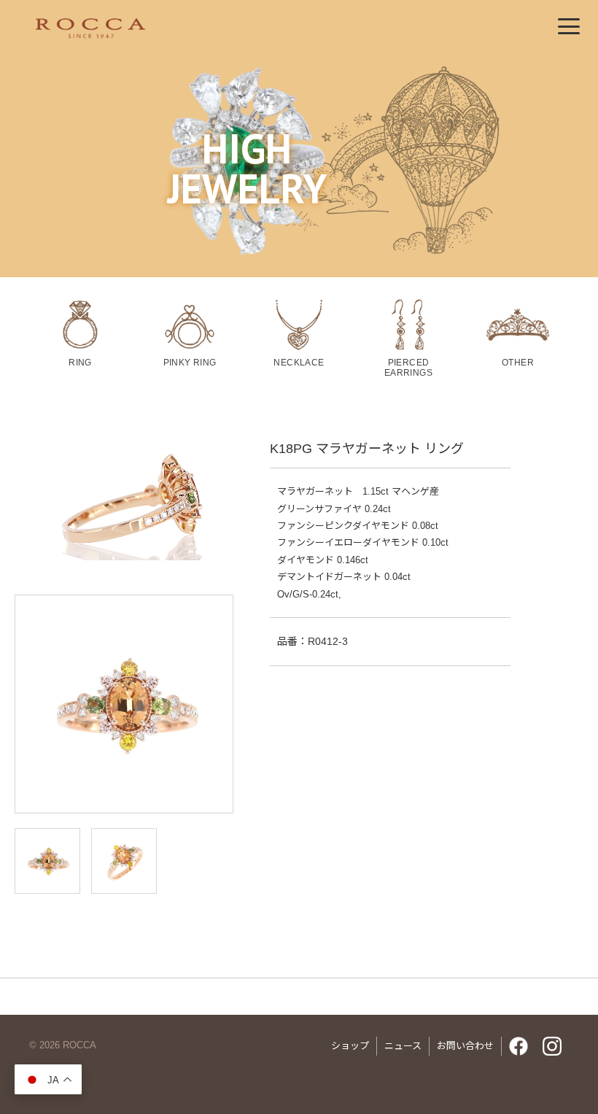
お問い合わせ (465, 1045)
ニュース (403, 1045)
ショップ (350, 1045)
